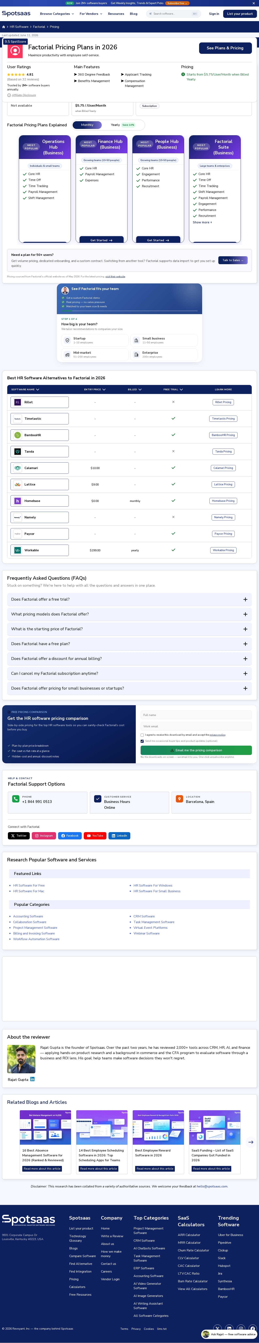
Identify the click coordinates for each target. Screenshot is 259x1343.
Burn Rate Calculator (193, 1281)
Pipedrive (224, 1242)
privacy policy (217, 734)
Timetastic (32, 419)
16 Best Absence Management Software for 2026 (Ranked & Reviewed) (43, 1155)
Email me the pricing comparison (199, 750)
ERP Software (144, 1268)
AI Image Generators (148, 1296)
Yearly (122, 125)
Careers (106, 1271)
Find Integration (80, 1271)
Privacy (136, 1329)
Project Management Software (35, 928)
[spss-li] (229, 1329)
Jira (220, 1273)
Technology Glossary (77, 1238)
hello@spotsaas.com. (212, 1186)
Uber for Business (230, 1235)
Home (105, 1228)
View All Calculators (192, 1289)
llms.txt (162, 1329)
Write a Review (112, 1236)
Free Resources (80, 1294)
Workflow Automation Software (36, 939)
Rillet (28, 402)
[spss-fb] (252, 1329)
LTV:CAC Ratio (189, 1273)
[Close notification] (254, 3)
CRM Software (144, 916)
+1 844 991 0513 (37, 801)
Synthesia (225, 1281)
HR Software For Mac (28, 891)
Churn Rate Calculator (193, 1250)
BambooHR (32, 435)
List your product (240, 14)
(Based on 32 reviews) (23, 79)
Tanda (29, 452)
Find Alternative (80, 1264)
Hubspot (224, 1266)
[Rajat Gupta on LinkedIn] (32, 1080)
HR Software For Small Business (157, 891)
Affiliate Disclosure (24, 95)
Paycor (29, 534)
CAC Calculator (189, 1266)
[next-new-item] (250, 1142)
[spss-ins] (241, 1329)
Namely (30, 517)
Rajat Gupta (18, 1079)
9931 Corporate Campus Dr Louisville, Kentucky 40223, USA (22, 1237)
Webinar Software (147, 933)
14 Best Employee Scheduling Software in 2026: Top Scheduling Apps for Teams (101, 1155)
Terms (124, 1329)
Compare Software (82, 1256)
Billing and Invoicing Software (34, 933)
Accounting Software (28, 916)
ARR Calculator (189, 1235)
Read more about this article (42, 1169)
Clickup (223, 1250)
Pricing (223, 402)
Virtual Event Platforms (151, 928)
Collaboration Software (29, 922)
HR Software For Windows (153, 885)
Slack (222, 1258)
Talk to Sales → (233, 260)
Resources (116, 14)
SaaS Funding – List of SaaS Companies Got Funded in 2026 (213, 1155)
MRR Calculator (189, 1242)
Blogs (73, 1248)
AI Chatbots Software (149, 1248)
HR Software (19, 27)
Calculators (77, 1287)
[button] (129, 3)
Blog (133, 14)
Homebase (32, 501)
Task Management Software (154, 922)
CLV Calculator (188, 1258)
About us (107, 1244)
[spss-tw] (217, 1329)
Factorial (39, 27)
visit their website (115, 276)
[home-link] (3, 26)
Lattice (29, 484)
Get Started (98, 240)
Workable (31, 550)
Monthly (87, 125)
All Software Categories (151, 1316)
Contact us (108, 1264)
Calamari (31, 468)
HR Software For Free (29, 885)
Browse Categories (55, 14)
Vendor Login (110, 1279)
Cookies (149, 1329)
